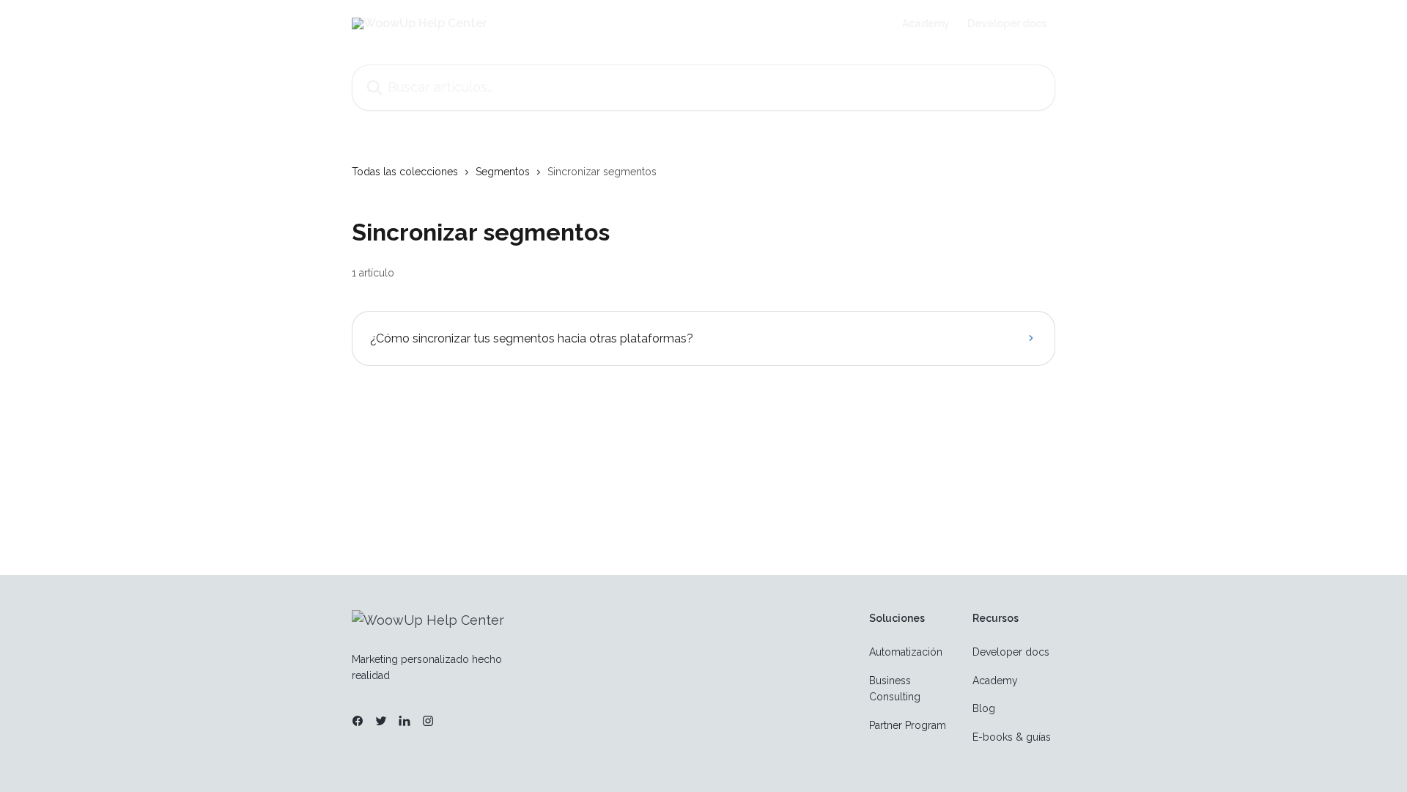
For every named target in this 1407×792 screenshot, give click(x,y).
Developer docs (1006, 23)
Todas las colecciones (405, 171)
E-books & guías (1011, 737)
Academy (926, 23)
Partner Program (907, 725)
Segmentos (503, 171)
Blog (983, 708)
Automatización (905, 652)
